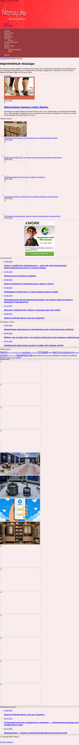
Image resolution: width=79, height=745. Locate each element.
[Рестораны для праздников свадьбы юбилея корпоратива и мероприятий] (15, 214)
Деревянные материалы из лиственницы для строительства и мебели (31, 138)
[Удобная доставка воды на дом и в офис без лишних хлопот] (15, 175)
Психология (8, 36)
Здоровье (7, 35)
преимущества (24, 355)
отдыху (10, 355)
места (56, 352)
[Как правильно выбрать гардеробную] (20, 544)
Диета (3, 352)
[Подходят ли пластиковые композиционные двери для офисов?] (20, 613)
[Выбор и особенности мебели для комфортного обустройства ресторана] (20, 567)
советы (18, 357)
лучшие (43, 352)
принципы (56, 355)
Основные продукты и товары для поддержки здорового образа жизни (31, 197)
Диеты (10, 40)
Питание (7, 38)
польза (14, 355)
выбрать (27, 352)
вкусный (15, 352)
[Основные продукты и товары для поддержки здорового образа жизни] (15, 195)
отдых (76, 352)
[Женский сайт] (13, 20)
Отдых (6, 44)
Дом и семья (8, 33)
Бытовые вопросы (11, 42)
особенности (67, 352)
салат (8, 357)
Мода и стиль (9, 46)
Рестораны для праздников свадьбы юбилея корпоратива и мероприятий (32, 216)
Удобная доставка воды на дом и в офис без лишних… (25, 177)
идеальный (34, 352)
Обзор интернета (14, 49)
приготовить (37, 355)
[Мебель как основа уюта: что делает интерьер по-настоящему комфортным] (15, 156)
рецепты (3, 357)
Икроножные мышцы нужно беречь (26, 107)
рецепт (74, 355)
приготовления (47, 355)
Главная (3, 58)
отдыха (4, 355)
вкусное (10, 352)
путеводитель (65, 355)
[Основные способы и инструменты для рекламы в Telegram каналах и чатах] (20, 521)
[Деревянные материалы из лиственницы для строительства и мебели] (15, 136)
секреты (13, 357)
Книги (10, 51)
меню (51, 352)
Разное (6, 47)
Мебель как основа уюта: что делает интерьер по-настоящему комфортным (33, 157)
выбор (20, 352)
